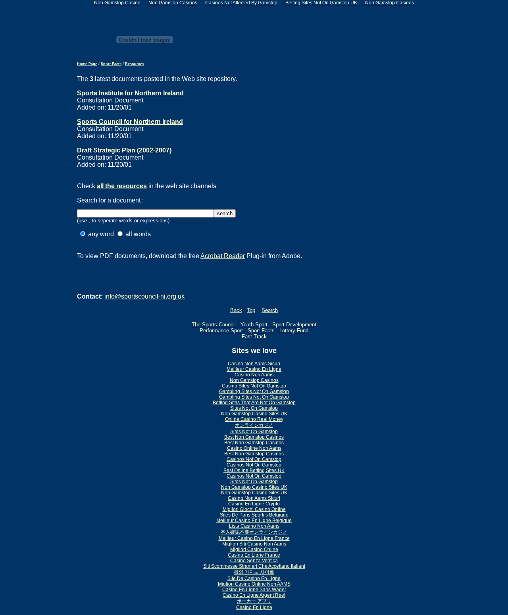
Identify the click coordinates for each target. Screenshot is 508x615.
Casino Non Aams (254, 375)
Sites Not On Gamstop (254, 408)
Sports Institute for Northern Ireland (130, 93)
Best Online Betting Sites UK (254, 470)
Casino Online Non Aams (254, 448)
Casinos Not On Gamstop (254, 459)
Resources (134, 64)
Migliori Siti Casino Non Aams (254, 544)
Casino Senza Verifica (254, 560)
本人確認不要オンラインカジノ (254, 532)
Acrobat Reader (222, 256)
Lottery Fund (293, 331)
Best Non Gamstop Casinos (254, 437)
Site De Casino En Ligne (254, 578)
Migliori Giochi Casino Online (254, 509)
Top (251, 310)
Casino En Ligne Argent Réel (254, 595)
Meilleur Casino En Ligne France (254, 538)
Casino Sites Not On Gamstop (254, 386)
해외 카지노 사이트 (254, 572)
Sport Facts (111, 64)
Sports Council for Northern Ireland (130, 121)
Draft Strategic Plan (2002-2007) (124, 150)
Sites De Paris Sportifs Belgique (254, 515)
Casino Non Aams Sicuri (254, 363)
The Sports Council (214, 325)
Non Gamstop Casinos (254, 380)
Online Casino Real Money (254, 419)
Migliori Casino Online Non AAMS (254, 584)
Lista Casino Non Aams (254, 526)
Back (236, 310)
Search (270, 310)
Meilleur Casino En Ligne (254, 369)
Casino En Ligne (254, 607)
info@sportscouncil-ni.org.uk (144, 296)
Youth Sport (254, 325)
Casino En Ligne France (254, 555)
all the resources (122, 186)
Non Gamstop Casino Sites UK (254, 413)
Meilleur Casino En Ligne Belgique (254, 520)
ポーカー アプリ (254, 601)
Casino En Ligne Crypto (254, 504)
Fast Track (254, 336)
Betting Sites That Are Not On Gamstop (254, 402)
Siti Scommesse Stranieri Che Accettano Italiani (254, 566)
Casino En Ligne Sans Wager (254, 589)
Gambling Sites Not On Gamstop (254, 391)
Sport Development (294, 325)
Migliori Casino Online (254, 549)
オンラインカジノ (254, 425)
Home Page (87, 64)
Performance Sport (221, 331)
